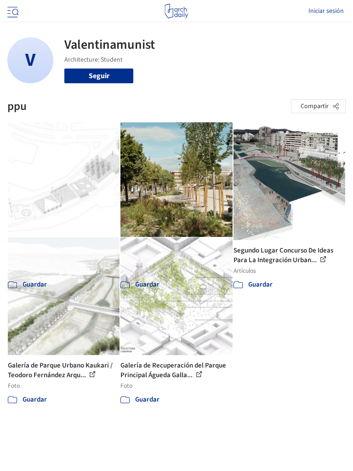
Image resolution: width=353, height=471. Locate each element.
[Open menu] (12, 11)
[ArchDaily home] (176, 11)
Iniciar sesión (326, 11)
